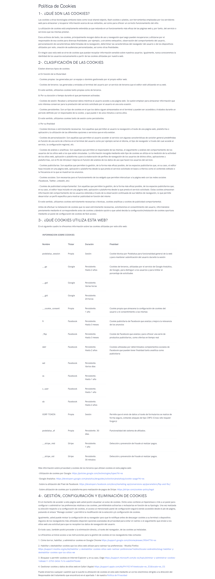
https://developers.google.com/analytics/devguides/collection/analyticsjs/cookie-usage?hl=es (100, 478)
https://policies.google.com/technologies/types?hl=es (97, 473)
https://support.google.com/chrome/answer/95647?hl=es (129, 540)
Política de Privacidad (117, 575)
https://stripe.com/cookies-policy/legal (135, 489)
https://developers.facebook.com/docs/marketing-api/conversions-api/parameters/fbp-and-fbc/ (124, 484)
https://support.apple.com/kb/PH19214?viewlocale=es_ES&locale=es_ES (129, 566)
